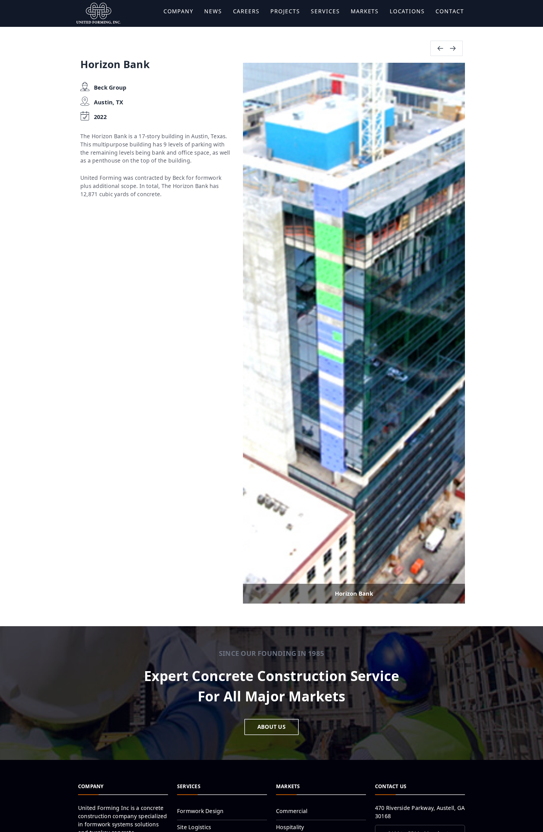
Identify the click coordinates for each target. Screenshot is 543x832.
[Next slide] (453, 48)
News (213, 11)
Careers (246, 11)
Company (178, 11)
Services (325, 11)
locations (407, 11)
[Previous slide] (440, 48)
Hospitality (290, 827)
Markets (365, 11)
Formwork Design (200, 811)
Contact (450, 11)
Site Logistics (194, 827)
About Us (271, 727)
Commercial (291, 811)
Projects (285, 11)
